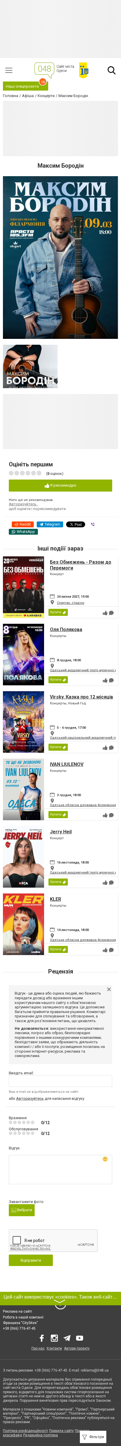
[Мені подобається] (105, 613)
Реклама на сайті (17, 1311)
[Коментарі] (111, 613)
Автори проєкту (77, 1348)
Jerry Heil (61, 832)
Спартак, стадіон (70, 603)
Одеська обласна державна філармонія (83, 805)
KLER (55, 899)
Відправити (31, 1260)
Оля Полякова (66, 629)
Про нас (38, 1348)
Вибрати (24, 1210)
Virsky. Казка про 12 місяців (81, 697)
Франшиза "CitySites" (20, 1323)
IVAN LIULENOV (66, 764)
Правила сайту (61, 1431)
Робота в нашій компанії (23, 1317)
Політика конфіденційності (25, 1431)
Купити (55, 612)
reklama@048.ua (95, 1370)
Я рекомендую (62, 485)
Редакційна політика (40, 1435)
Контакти (54, 1348)
